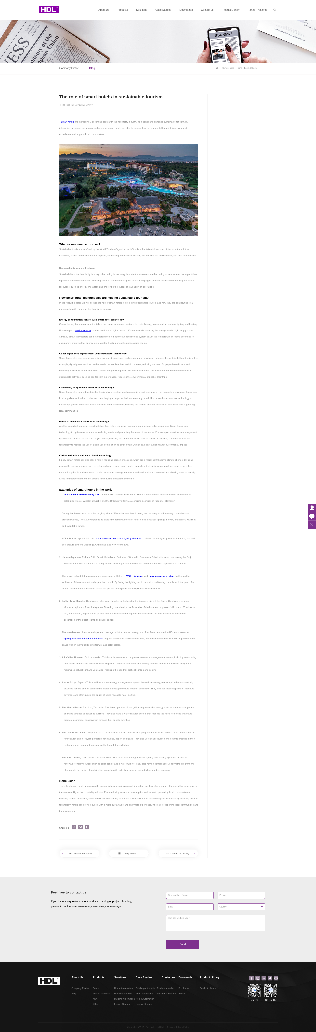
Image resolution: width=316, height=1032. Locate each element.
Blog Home (130, 853)
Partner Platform (257, 9)
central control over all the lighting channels (119, 538)
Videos (181, 993)
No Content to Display (79, 853)
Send (183, 944)
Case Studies (163, 9)
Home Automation (123, 988)
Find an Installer (165, 988)
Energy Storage (122, 1004)
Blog (92, 68)
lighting (138, 576)
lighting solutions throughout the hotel (83, 638)
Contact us (207, 9)
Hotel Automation (123, 993)
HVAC (128, 576)
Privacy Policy (182, 1027)
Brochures (183, 988)
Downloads (186, 9)
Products (123, 9)
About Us (103, 9)
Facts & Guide (250, 68)
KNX (95, 998)
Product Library (230, 9)
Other (96, 1004)
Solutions (141, 9)
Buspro (96, 988)
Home (239, 68)
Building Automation (124, 998)
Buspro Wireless (101, 993)
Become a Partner (166, 993)
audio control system (162, 576)
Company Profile (69, 68)
